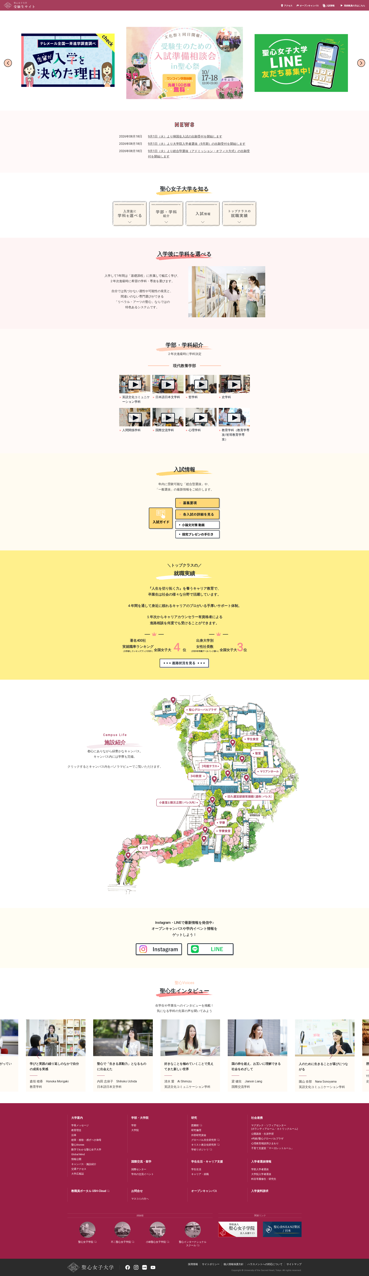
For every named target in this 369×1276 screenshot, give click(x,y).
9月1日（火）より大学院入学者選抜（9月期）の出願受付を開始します (196, 144)
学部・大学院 (140, 1117)
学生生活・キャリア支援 (207, 1161)
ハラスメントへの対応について (265, 1264)
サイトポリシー (210, 1264)
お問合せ (137, 1191)
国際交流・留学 (141, 1161)
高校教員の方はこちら (354, 5)
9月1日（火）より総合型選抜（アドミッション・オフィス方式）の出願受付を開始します (199, 153)
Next (361, 63)
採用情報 (193, 1264)
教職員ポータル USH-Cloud (88, 1191)
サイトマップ (294, 1264)
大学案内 (77, 1117)
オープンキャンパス (309, 5)
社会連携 (257, 1117)
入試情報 (330, 5)
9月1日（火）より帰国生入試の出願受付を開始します (185, 136)
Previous (8, 63)
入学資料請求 (259, 1191)
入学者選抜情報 (261, 1161)
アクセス (288, 5)
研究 (194, 1117)
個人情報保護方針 (234, 1264)
